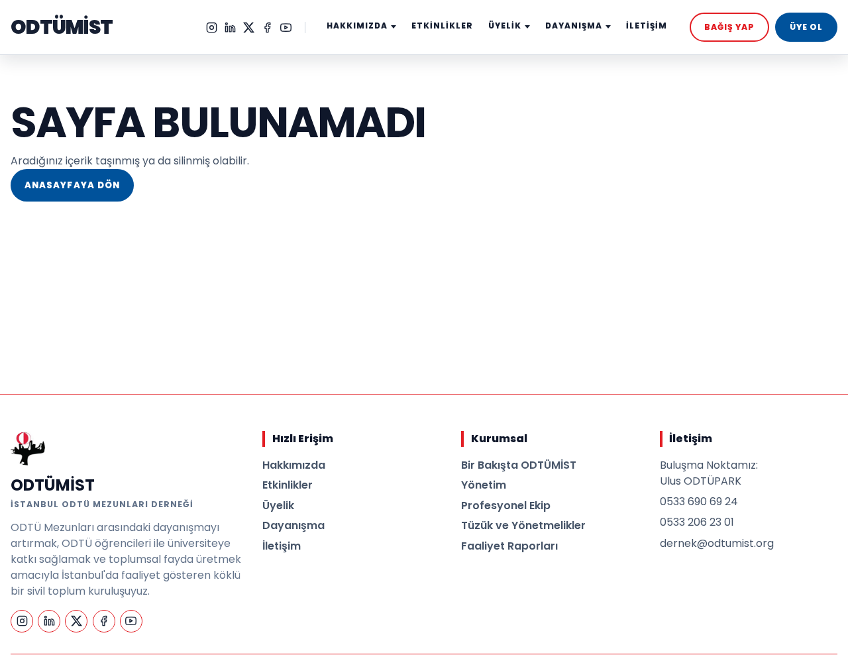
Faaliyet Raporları (509, 546)
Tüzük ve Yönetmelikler (523, 525)
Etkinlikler (287, 485)
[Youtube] (286, 27)
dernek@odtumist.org (717, 543)
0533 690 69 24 (699, 501)
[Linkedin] (230, 27)
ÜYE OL (806, 26)
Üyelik (278, 505)
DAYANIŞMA (573, 26)
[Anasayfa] (28, 448)
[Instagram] (211, 27)
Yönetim (483, 485)
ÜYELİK (504, 26)
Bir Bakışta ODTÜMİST (518, 465)
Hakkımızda (293, 465)
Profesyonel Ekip (506, 505)
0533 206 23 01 (697, 522)
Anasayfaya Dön (72, 185)
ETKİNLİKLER (442, 26)
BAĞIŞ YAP (729, 26)
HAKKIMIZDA (357, 26)
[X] (248, 27)
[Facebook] (267, 27)
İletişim (281, 546)
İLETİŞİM (646, 26)
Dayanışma (293, 525)
